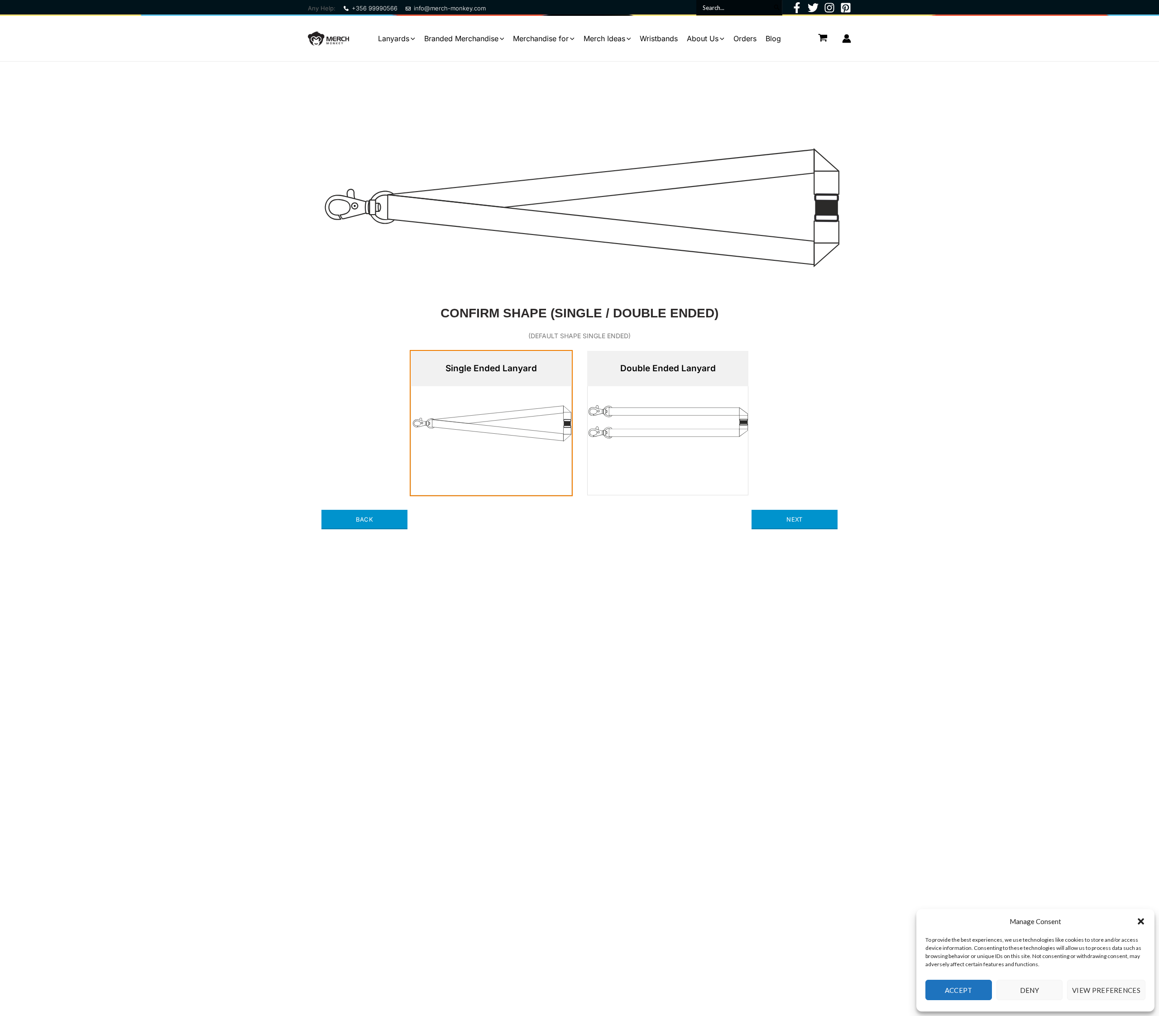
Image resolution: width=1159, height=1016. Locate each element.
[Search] (776, 7)
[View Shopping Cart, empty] (823, 38)
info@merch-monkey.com (450, 8)
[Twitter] (813, 7)
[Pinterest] (845, 7)
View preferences (1106, 990)
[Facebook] (796, 7)
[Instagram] (829, 7)
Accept (958, 990)
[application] (412, 38)
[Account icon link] (846, 38)
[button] (1140, 921)
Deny (1029, 990)
